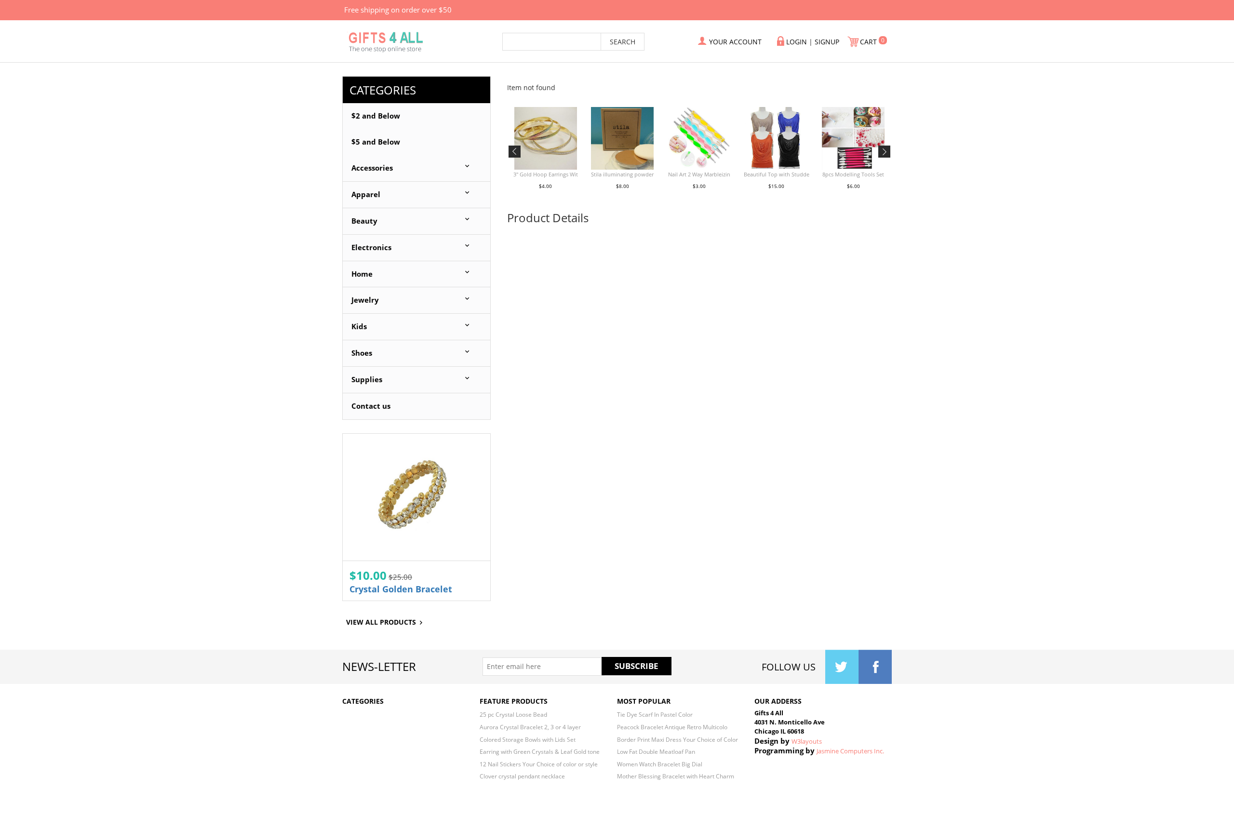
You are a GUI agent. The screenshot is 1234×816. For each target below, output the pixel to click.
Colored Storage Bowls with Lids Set (528, 739)
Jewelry (365, 300)
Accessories (372, 168)
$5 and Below (375, 142)
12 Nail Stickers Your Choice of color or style (539, 764)
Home (362, 274)
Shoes (361, 353)
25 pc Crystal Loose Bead (513, 714)
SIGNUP (827, 41)
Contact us (370, 406)
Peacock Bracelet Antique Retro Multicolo (672, 727)
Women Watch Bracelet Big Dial (659, 764)
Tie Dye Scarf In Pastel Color (655, 714)
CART (869, 41)
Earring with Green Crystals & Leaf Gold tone (540, 751)
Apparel (365, 194)
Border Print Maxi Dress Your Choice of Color (677, 739)
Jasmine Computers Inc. (850, 751)
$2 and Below (375, 116)
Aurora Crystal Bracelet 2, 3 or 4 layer (530, 727)
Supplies (366, 380)
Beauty (364, 221)
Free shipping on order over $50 (398, 10)
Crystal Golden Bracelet (400, 589)
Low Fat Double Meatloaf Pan (656, 751)
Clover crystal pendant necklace (522, 776)
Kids (359, 326)
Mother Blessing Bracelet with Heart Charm (675, 776)
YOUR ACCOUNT (735, 41)
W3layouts (806, 741)
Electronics (371, 247)
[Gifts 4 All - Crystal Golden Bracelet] (416, 497)
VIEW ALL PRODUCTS (381, 622)
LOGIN (796, 41)
